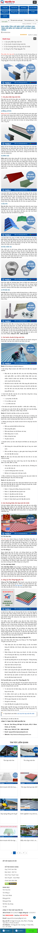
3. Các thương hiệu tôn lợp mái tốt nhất (17, 47)
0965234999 (9, 915)
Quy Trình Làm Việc (11, 869)
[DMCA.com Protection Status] (11, 883)
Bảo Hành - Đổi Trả (10, 872)
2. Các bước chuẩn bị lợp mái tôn (15, 44)
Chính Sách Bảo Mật (11, 880)
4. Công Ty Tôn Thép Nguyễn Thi (14, 49)
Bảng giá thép (7, 901)
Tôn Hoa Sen (6, 890)
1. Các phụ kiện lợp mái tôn (13, 42)
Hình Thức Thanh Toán (12, 875)
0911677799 (24, 915)
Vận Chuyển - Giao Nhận (12, 878)
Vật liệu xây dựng (8, 904)
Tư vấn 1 (7, 930)
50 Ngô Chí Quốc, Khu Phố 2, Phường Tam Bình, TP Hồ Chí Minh (18, 922)
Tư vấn (5, 906)
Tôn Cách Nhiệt (7, 895)
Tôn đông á (6, 892)
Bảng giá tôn (6, 898)
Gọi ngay (31, 931)
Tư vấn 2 (20, 930)
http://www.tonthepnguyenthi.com (20, 734)
